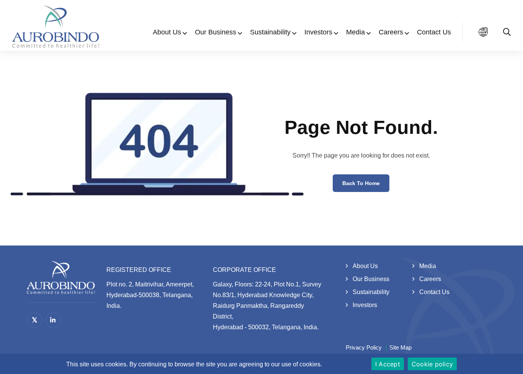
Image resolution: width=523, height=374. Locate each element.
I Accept (387, 364)
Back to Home (361, 183)
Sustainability (270, 32)
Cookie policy (432, 364)
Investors (318, 32)
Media (355, 32)
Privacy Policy (364, 347)
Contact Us (434, 32)
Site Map (400, 347)
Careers (391, 32)
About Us (167, 32)
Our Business (215, 32)
